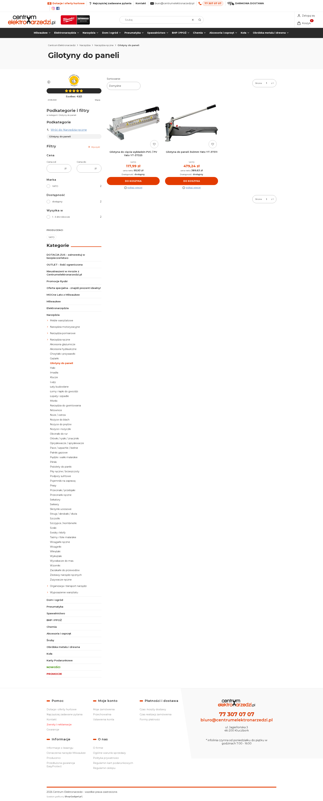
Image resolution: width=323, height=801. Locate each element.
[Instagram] (53, 8)
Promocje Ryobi (57, 281)
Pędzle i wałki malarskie (64, 457)
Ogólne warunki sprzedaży (109, 752)
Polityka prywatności (106, 757)
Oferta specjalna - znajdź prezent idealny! (74, 288)
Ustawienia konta (103, 719)
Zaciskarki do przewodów (65, 570)
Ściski (53, 527)
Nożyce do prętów (60, 424)
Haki (52, 367)
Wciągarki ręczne (60, 542)
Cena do (81, 162)
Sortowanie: (114, 78)
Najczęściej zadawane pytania (64, 714)
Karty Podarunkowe (60, 660)
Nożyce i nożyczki (60, 429)
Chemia (52, 626)
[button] (200, 20)
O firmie (98, 747)
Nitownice (56, 410)
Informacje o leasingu (60, 747)
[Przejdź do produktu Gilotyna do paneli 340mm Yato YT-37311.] (191, 123)
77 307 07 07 (212, 3)
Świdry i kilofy (58, 532)
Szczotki (55, 518)
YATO (55, 186)
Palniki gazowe (59, 452)
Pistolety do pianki (60, 466)
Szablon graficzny (64, 796)
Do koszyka (133, 181)
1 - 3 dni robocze (61, 216)
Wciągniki (55, 546)
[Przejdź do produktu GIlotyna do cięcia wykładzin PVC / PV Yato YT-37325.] (133, 123)
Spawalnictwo (56, 613)
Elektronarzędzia (58, 308)
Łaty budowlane (59, 386)
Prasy (53, 485)
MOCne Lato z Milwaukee (63, 294)
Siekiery (54, 504)
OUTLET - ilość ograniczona (65, 264)
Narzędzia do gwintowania (65, 405)
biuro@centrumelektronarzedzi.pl (174, 3)
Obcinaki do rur (59, 433)
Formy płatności (150, 719)
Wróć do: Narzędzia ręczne (69, 129)
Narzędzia (85, 45)
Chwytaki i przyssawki (62, 353)
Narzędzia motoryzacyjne (65, 326)
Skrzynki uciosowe (60, 509)
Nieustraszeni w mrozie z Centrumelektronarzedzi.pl (64, 273)
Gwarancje (53, 729)
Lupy (53, 382)
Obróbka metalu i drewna (63, 647)
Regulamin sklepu (104, 768)
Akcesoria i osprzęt (59, 633)
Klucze (54, 377)
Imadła (54, 372)
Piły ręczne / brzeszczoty (64, 471)
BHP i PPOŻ (54, 620)
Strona (258, 83)
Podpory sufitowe (60, 476)
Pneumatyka (55, 606)
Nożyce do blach (59, 419)
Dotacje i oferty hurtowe (62, 709)
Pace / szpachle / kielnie (64, 447)
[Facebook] (57, 8)
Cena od (51, 162)
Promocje (54, 673)
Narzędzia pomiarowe (63, 333)
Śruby (50, 640)
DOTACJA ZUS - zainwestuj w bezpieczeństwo (66, 256)
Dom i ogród (55, 600)
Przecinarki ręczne (60, 494)
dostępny (57, 201)
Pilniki (53, 462)
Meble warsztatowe (61, 320)
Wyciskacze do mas (61, 560)
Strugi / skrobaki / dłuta (63, 513)
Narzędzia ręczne (104, 45)
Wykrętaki (56, 556)
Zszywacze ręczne (61, 579)
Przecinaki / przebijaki (62, 490)
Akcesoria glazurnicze (62, 344)
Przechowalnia (102, 714)
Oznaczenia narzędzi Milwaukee (66, 752)
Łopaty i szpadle (59, 396)
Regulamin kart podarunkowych (113, 763)
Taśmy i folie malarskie (63, 537)
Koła (49, 653)
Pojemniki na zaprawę (63, 480)
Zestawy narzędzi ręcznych (66, 574)
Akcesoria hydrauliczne (63, 349)
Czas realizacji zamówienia (155, 714)
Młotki (53, 400)
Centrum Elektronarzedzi (62, 45)
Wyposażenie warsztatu (64, 592)
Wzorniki (55, 565)
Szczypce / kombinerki (63, 523)
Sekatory (55, 499)
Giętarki (54, 358)
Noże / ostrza (58, 414)
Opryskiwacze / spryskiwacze (67, 443)
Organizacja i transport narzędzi (68, 586)
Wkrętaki (55, 551)
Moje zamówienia (104, 709)
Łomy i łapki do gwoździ (64, 391)
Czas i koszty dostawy (153, 709)
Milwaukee (54, 301)
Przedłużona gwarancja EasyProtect (61, 765)
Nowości (53, 667)
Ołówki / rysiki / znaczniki (64, 438)
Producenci (54, 757)
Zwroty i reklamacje (59, 724)
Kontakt (141, 3)
